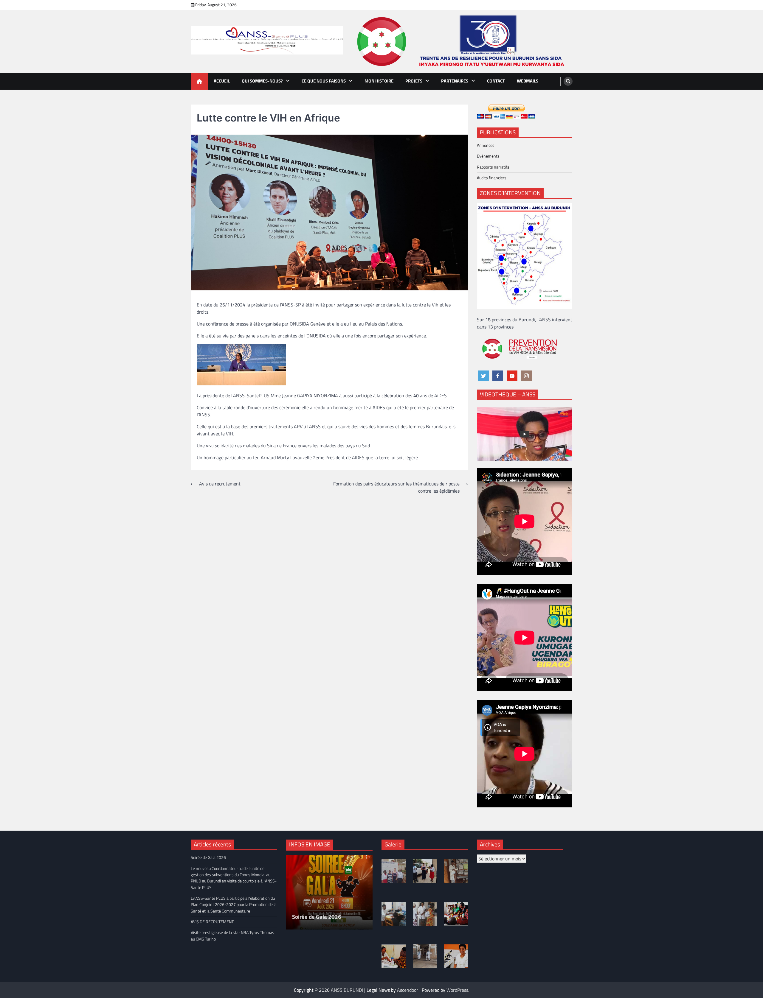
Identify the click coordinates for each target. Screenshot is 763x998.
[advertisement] (462, 41)
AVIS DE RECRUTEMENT (212, 921)
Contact (496, 80)
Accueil (222, 80)
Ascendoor (407, 990)
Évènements (488, 156)
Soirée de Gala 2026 (208, 857)
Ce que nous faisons (324, 80)
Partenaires (454, 80)
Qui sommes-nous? (262, 80)
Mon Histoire (379, 80)
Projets (413, 80)
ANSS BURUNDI (347, 990)
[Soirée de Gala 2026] (329, 892)
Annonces (485, 145)
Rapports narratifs (493, 167)
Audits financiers (491, 178)
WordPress (457, 990)
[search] (568, 81)
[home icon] (199, 81)
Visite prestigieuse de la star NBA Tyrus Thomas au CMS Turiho (232, 935)
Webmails (527, 80)
